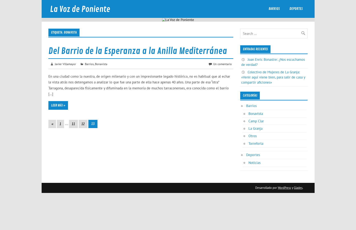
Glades (298, 188)
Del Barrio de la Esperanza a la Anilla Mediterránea (137, 51)
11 (73, 124)
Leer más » (58, 105)
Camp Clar (256, 121)
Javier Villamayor (65, 64)
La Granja (255, 128)
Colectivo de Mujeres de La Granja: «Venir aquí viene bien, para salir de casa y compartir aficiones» (273, 77)
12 (83, 124)
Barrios (274, 9)
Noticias (254, 162)
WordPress (284, 188)
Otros (252, 136)
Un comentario (222, 64)
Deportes (296, 9)
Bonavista (101, 64)
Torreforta (255, 143)
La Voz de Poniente (80, 9)
